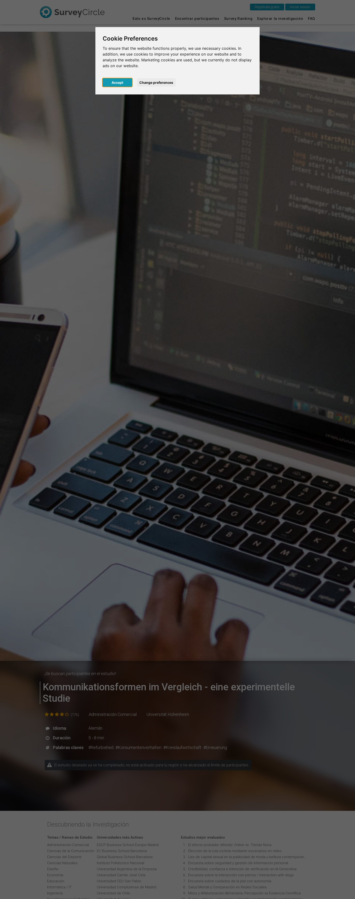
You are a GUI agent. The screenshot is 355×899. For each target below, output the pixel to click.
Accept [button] (117, 82)
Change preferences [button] (156, 82)
